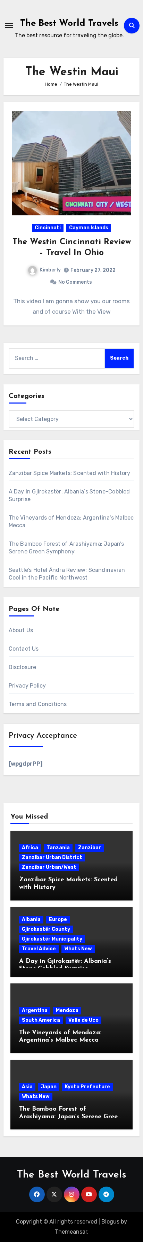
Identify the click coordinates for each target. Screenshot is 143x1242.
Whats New (78, 949)
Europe (58, 919)
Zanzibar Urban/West (49, 867)
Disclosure (22, 667)
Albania (31, 919)
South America (41, 1020)
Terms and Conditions (38, 704)
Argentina (35, 1010)
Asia (27, 1087)
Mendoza (67, 1010)
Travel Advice (39, 949)
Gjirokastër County (46, 929)
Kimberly (50, 270)
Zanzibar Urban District (52, 857)
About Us (21, 630)
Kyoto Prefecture (87, 1087)
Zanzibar (89, 848)
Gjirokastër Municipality (52, 939)
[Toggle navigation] (9, 25)
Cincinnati (48, 228)
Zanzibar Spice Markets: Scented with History (70, 473)
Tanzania (58, 848)
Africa (30, 848)
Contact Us (24, 648)
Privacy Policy (27, 685)
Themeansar (71, 1231)
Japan (49, 1087)
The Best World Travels (69, 23)
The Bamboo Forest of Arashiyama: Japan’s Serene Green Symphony (70, 1116)
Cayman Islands (88, 228)
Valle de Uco (83, 1020)
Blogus (110, 1221)
